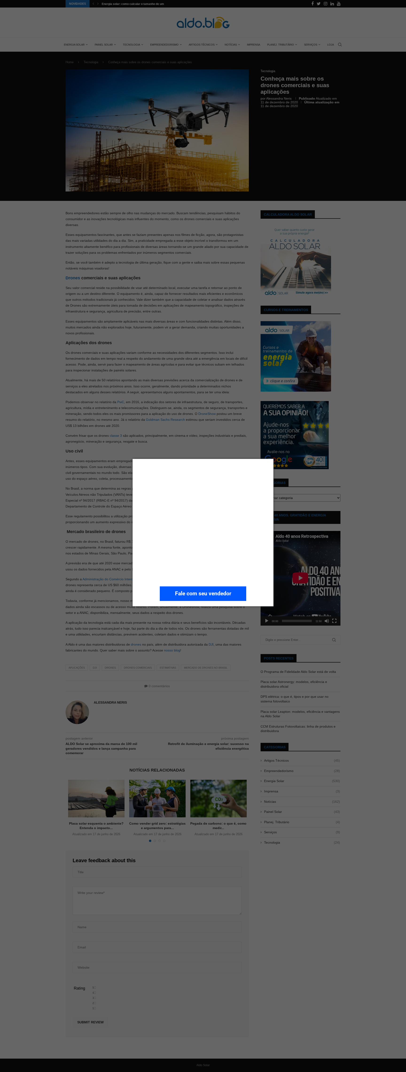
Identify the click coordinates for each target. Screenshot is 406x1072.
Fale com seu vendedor (203, 593)
